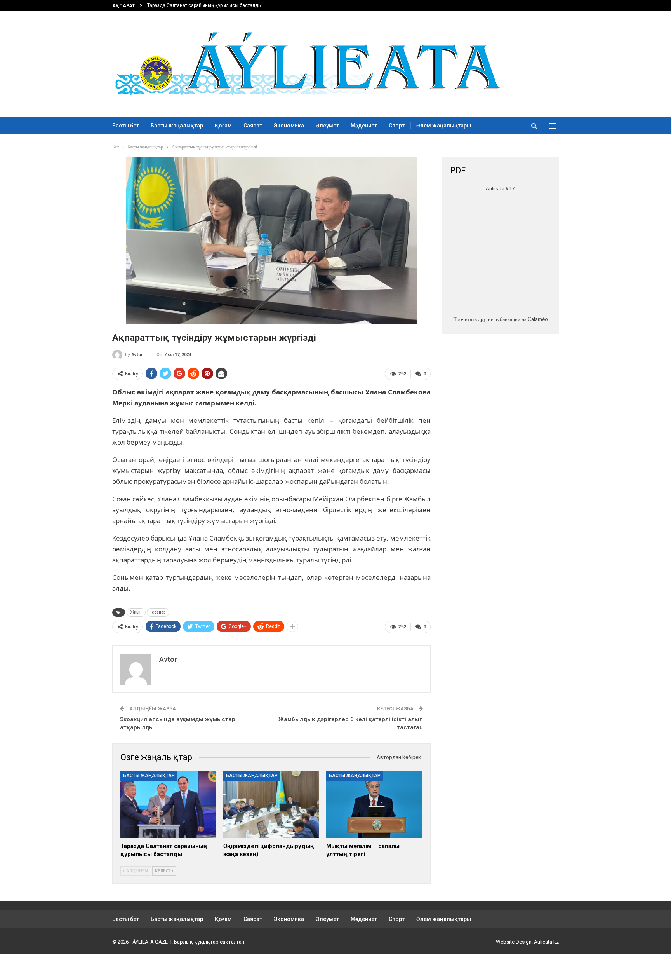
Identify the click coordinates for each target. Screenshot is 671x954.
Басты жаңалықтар (177, 125)
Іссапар (158, 612)
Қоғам (223, 125)
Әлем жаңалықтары (443, 125)
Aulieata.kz (546, 942)
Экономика (289, 125)
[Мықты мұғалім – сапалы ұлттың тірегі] (374, 804)
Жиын (136, 612)
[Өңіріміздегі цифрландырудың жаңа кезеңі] (271, 804)
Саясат (252, 125)
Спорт (397, 125)
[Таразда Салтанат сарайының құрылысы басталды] (168, 804)
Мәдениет (364, 125)
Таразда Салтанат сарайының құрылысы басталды (204, 5)
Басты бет (125, 125)
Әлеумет (327, 125)
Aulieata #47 (500, 188)
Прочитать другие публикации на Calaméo (500, 319)
